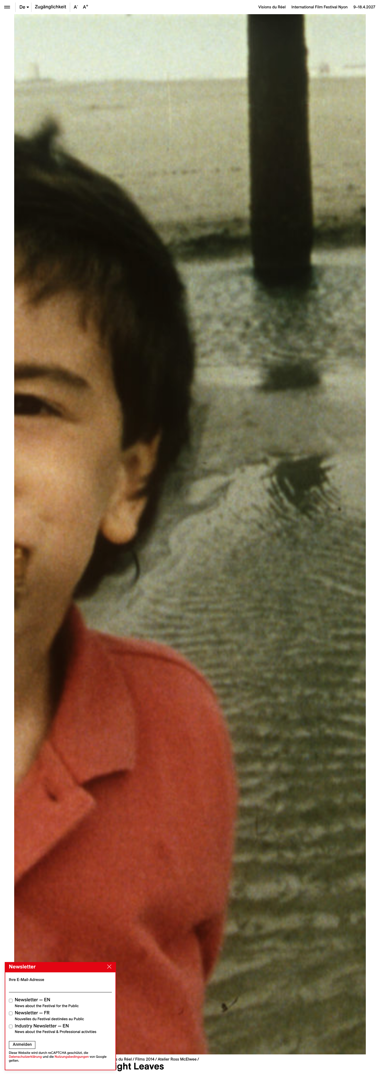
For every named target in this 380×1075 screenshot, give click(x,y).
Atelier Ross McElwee (177, 1059)
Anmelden (22, 1044)
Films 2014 (144, 1059)
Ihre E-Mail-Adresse (26, 980)
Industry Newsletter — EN (56, 1029)
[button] (102, 534)
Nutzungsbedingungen (72, 1057)
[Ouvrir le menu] (7, 7)
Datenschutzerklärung (25, 1057)
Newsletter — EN (47, 1002)
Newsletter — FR (49, 1015)
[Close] (108, 967)
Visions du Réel (118, 1059)
